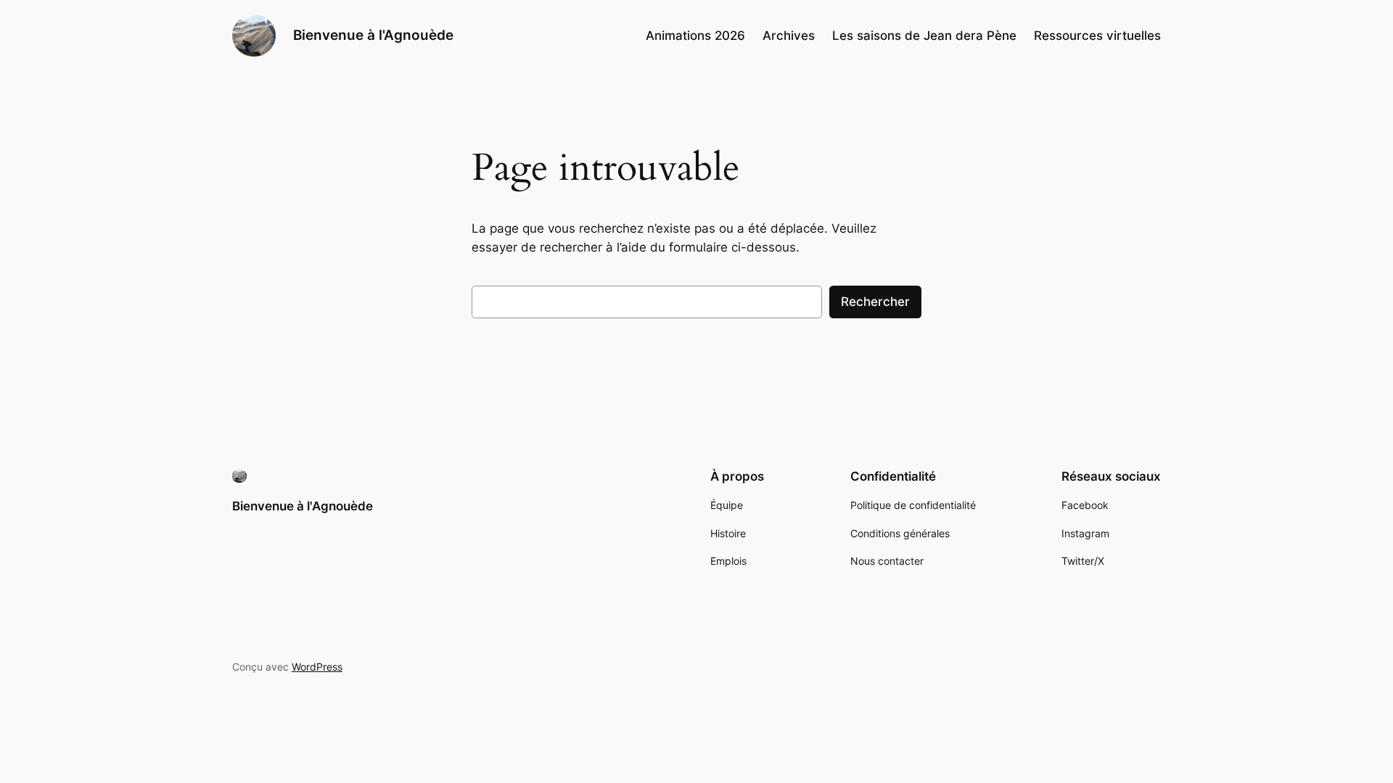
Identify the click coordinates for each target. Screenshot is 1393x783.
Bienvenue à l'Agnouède (373, 35)
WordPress (317, 666)
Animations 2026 (695, 35)
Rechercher (875, 301)
